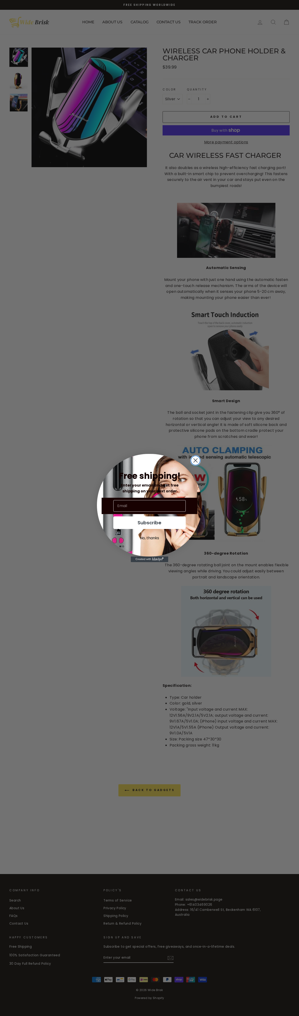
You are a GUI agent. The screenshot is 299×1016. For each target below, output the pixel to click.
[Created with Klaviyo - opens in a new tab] (149, 559)
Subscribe (149, 522)
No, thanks (149, 538)
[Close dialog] (195, 460)
